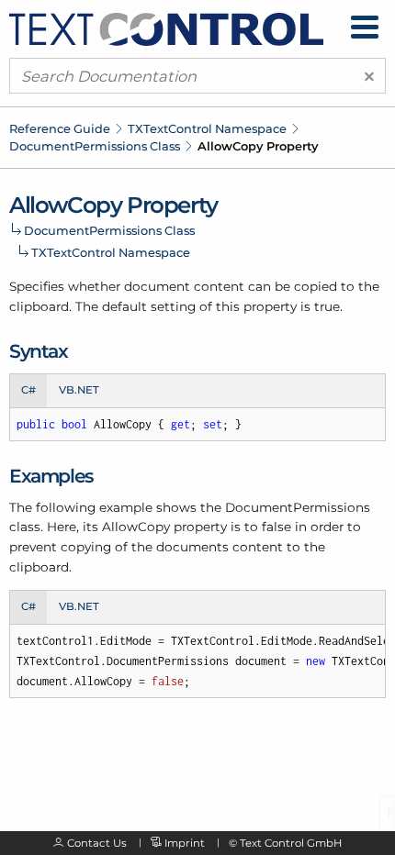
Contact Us (97, 843)
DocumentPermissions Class (94, 146)
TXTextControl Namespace (207, 128)
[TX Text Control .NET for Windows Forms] (166, 27)
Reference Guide (59, 128)
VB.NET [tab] (79, 389)
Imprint (184, 843)
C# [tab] (28, 389)
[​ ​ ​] (364, 27)
